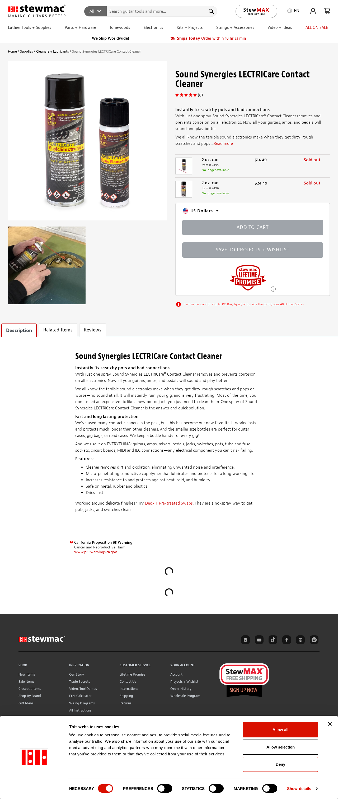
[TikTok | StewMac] (272, 640)
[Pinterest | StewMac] (299, 640)
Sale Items (26, 681)
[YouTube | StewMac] (258, 640)
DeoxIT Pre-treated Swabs (169, 503)
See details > (273, 288)
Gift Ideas (26, 703)
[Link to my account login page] (313, 11)
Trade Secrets (79, 681)
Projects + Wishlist (184, 681)
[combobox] (151, 11)
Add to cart (253, 227)
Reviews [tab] (92, 330)
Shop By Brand (29, 696)
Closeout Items (29, 688)
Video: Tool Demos (83, 688)
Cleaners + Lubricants (52, 51)
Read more (223, 143)
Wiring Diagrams (82, 703)
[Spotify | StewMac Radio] (313, 640)
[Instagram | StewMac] (244, 640)
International (129, 688)
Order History (180, 688)
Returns (126, 703)
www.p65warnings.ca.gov (95, 552)
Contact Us (128, 681)
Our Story (76, 674)
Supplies (26, 51)
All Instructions (80, 710)
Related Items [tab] (58, 330)
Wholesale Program (185, 696)
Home (12, 51)
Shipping (126, 696)
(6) (200, 95)
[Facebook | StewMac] (285, 640)
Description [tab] (19, 330)
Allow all (280, 729)
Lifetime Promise (132, 674)
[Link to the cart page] (327, 11)
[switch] (164, 788)
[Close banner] (330, 724)
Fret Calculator (80, 696)
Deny (280, 764)
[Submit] (211, 11)
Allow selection (280, 747)
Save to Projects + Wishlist (253, 250)
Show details (299, 788)
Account (176, 674)
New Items (26, 674)
